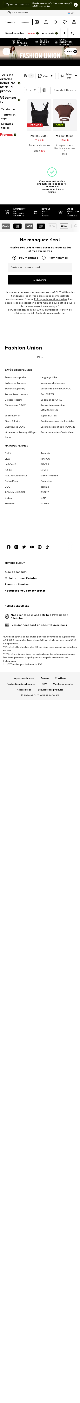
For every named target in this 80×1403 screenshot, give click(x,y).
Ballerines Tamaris (15, 383)
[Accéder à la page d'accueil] (25, 532)
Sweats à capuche (15, 377)
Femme (10, 22)
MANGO (45, 458)
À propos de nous (24, 678)
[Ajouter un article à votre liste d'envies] (45, 104)
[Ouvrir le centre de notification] (55, 22)
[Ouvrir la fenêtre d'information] (76, 5)
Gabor (8, 497)
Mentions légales (63, 684)
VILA (7, 458)
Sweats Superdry (15, 388)
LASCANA (10, 464)
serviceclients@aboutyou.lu (24, 309)
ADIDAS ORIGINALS (16, 475)
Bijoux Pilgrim (12, 421)
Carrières (60, 678)
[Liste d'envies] (64, 22)
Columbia (46, 481)
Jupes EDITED (49, 415)
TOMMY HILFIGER (15, 492)
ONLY (8, 453)
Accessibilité (24, 690)
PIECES (45, 464)
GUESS (45, 503)
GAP (43, 497)
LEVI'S (44, 470)
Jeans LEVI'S (12, 415)
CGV (44, 684)
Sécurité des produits (50, 690)
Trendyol (10, 503)
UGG (7, 486)
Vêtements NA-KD (51, 399)
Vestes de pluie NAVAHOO (56, 388)
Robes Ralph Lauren (16, 394)
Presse (45, 678)
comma (45, 486)
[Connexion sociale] (8, 547)
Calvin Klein (11, 481)
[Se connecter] (46, 22)
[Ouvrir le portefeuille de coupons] (36, 22)
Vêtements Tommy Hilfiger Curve (21, 434)
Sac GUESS (47, 394)
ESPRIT (45, 492)
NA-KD (8, 470)
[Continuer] (64, 33)
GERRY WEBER (49, 475)
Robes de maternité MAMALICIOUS (53, 407)
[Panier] (74, 22)
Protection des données (21, 684)
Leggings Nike (49, 377)
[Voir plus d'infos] (39, 153)
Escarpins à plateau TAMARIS (58, 426)
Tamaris (45, 453)
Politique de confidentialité (50, 299)
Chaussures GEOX (15, 405)
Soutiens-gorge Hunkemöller (57, 421)
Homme (24, 22)
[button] (46, 76)
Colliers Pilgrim (13, 399)
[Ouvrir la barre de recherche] (71, 33)
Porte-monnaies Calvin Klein (57, 432)
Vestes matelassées (53, 383)
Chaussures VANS (15, 426)
